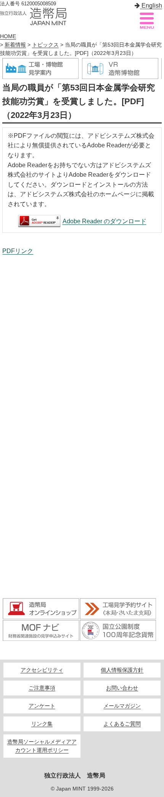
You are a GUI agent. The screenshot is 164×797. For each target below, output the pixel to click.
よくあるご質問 (122, 724)
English (151, 5)
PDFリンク (17, 251)
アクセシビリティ (42, 670)
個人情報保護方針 (122, 670)
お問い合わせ (122, 688)
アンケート (42, 706)
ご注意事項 (42, 688)
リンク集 (42, 724)
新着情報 (15, 45)
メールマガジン (122, 706)
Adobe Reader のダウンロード (104, 221)
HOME (8, 36)
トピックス (45, 45)
